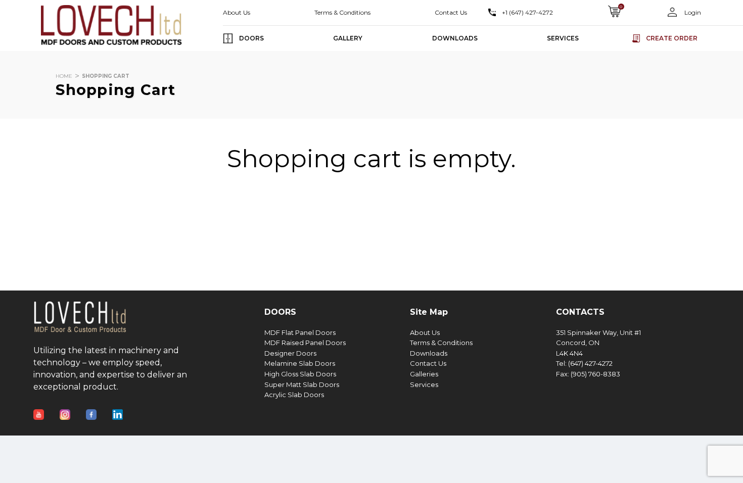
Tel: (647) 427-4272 (584, 363)
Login (692, 12)
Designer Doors (290, 353)
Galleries (424, 374)
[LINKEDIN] (125, 408)
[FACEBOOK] (99, 408)
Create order (672, 38)
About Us (236, 12)
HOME (64, 76)
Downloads (428, 353)
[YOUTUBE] (46, 408)
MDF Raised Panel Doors (305, 343)
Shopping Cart (105, 76)
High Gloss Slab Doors (300, 374)
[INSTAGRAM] (73, 408)
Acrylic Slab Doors (294, 395)
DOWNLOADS (455, 38)
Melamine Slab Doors (299, 363)
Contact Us (451, 12)
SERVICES (563, 38)
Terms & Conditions (342, 12)
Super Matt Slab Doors (301, 385)
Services (424, 385)
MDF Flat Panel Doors (300, 332)
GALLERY (347, 38)
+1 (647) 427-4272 (527, 12)
